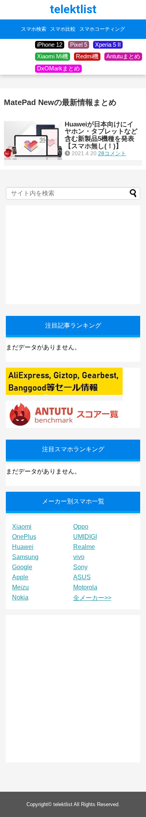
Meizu (20, 587)
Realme (84, 546)
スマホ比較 (63, 29)
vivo (78, 557)
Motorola (85, 587)
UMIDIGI (85, 536)
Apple (20, 577)
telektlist (73, 9)
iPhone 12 (49, 44)
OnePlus (24, 536)
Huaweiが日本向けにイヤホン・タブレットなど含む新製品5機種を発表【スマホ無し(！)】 (101, 135)
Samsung (25, 557)
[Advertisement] (64, 254)
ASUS (82, 577)
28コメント (112, 153)
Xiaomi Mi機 (52, 56)
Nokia (20, 597)
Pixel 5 (78, 44)
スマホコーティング (102, 29)
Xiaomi (22, 526)
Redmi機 (87, 56)
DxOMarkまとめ (58, 68)
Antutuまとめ (123, 56)
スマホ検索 (33, 29)
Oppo (80, 526)
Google (22, 567)
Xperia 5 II (108, 44)
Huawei (22, 546)
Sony (80, 567)
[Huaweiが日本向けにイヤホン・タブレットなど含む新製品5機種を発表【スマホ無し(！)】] (33, 140)
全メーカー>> (92, 597)
